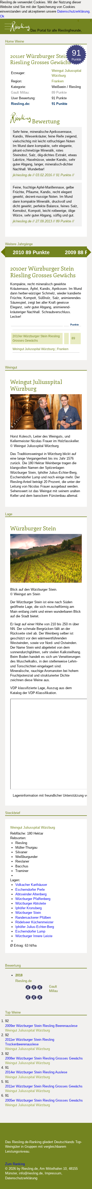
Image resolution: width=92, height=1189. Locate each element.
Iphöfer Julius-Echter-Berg (34, 927)
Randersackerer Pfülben (33, 917)
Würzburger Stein (33, 528)
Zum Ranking (15, 1164)
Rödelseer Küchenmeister (34, 922)
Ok (2, 16)
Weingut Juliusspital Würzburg (34, 349)
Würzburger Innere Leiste (33, 936)
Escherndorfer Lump (30, 931)
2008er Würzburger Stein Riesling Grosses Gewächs (44, 1058)
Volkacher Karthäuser (31, 885)
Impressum (53, 1173)
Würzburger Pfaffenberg (32, 899)
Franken (58, 81)
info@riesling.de (31, 1173)
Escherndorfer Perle (30, 889)
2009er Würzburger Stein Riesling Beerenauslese (41, 1026)
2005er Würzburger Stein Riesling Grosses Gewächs (44, 1100)
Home (9, 41)
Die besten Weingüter (32, 1134)
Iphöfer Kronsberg (28, 908)
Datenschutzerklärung (73, 11)
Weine (19, 41)
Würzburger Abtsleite (30, 903)
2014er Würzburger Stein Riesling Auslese (36, 1072)
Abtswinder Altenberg (31, 894)
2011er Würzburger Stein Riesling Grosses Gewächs (44, 1086)
